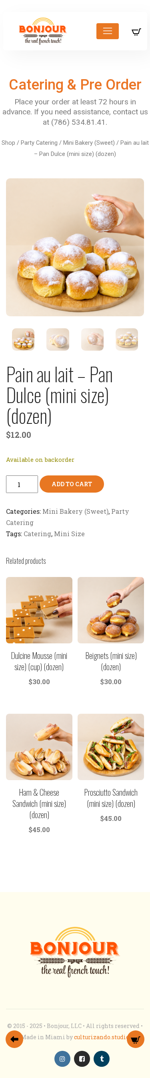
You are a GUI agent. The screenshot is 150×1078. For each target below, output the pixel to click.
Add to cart (72, 484)
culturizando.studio (101, 1037)
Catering (37, 533)
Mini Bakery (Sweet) (89, 142)
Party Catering (39, 142)
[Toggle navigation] (107, 31)
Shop (8, 142)
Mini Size (69, 533)
